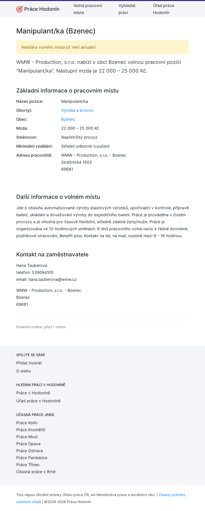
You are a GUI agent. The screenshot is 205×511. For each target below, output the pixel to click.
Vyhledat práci (127, 9)
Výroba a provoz (77, 110)
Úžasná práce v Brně (36, 471)
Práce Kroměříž (30, 429)
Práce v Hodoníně (33, 392)
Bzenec (68, 119)
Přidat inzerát (29, 362)
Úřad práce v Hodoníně (38, 400)
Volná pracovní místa (88, 9)
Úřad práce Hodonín (163, 9)
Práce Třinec (28, 464)
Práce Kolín (26, 422)
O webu (23, 370)
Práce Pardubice (31, 457)
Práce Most (27, 436)
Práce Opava (28, 443)
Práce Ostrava (29, 450)
